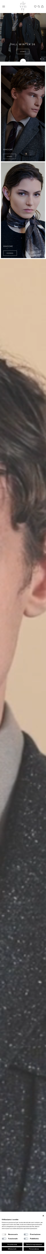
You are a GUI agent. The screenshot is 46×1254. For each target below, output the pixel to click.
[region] (23, 31)
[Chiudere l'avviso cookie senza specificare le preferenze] (43, 1216)
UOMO (10, 156)
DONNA (23, 51)
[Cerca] (39, 6)
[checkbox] (4, 1234)
